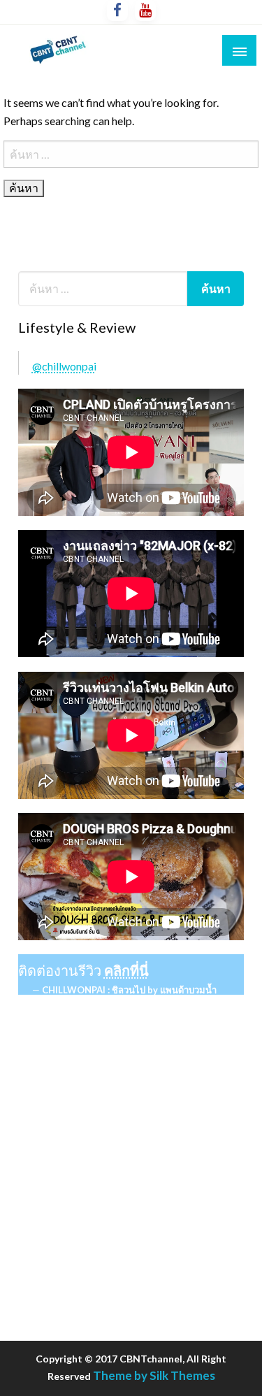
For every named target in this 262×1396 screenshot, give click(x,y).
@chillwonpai (64, 366)
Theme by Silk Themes (154, 1375)
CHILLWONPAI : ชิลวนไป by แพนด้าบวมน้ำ (129, 989)
